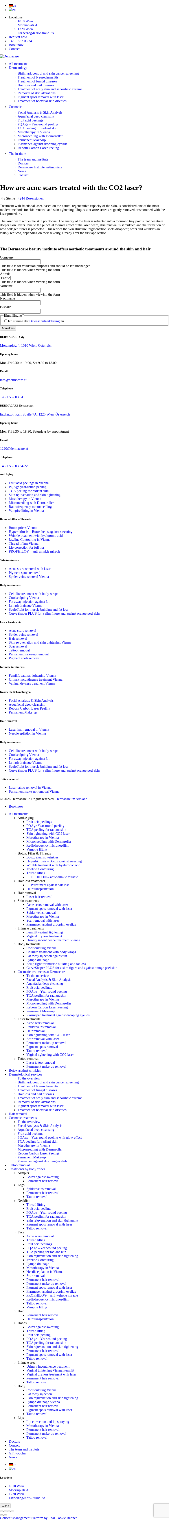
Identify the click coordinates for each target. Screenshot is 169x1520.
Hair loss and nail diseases (36, 85)
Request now (18, 37)
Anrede (5, 274)
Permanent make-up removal (29, 654)
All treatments (18, 64)
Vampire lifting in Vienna (26, 510)
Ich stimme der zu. (36, 321)
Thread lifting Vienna (24, 543)
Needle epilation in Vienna (27, 733)
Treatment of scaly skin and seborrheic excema (50, 89)
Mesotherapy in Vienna (34, 132)
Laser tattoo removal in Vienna (30, 787)
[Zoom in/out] (12, 1511)
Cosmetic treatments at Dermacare (41, 972)
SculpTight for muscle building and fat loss (38, 609)
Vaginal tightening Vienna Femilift (50, 1370)
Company (7, 257)
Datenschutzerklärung (44, 321)
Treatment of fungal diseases (37, 81)
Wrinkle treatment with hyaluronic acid (36, 535)
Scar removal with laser (42, 920)
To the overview (37, 976)
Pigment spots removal (24, 572)
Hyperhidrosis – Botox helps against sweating (40, 531)
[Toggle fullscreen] (9, 1511)
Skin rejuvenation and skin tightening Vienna (40, 642)
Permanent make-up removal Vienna (34, 791)
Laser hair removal (39, 897)
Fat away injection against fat (29, 601)
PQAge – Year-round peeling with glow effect (50, 1137)
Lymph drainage (37, 960)
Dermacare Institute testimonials (40, 167)
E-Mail (5, 307)
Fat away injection (39, 1394)
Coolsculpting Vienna (24, 597)
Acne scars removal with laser (29, 569)
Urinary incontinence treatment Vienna (35, 679)
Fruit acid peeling (38, 1208)
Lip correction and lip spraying (47, 1422)
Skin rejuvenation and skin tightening (35, 495)
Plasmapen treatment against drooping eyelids (58, 1015)
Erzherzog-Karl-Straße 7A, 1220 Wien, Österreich (35, 414)
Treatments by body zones (27, 1169)
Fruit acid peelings (30, 120)
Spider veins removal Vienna (29, 576)
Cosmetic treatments (23, 1118)
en (14, 10)
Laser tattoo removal (40, 1062)
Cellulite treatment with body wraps (33, 594)
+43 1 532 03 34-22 (14, 466)
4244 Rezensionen (31, 198)
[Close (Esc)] (2, 1511)
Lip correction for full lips (26, 547)
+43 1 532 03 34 (20, 41)
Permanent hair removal (42, 1181)
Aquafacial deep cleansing (36, 116)
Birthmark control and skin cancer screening (48, 73)
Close (5, 1506)
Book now (16, 45)
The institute (17, 153)
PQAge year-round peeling (27, 487)
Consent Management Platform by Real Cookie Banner (38, 1518)
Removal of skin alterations (36, 93)
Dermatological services (25, 1074)
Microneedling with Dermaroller (40, 136)
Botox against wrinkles (42, 857)
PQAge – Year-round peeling (38, 124)
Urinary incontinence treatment (47, 1366)
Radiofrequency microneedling (30, 506)
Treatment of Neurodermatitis (38, 77)
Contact (14, 49)
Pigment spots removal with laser (40, 97)
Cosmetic (15, 107)
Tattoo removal (19, 650)
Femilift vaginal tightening (44, 932)
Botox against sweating (42, 1177)
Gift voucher (17, 1453)
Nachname (7, 298)
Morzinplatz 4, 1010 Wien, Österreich (26, 345)
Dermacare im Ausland (71, 799)
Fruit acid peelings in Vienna (29, 483)
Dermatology (18, 68)
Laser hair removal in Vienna (29, 729)
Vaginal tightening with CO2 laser (50, 1054)
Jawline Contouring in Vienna (29, 539)
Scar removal (18, 646)
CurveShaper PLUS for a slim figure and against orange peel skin (54, 613)
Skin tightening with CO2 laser (48, 833)
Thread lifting (35, 873)
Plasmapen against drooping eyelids (42, 144)
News (22, 171)
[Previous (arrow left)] (2, 1515)
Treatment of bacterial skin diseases (42, 101)
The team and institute (33, 159)
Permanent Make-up (32, 140)
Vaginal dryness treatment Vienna (32, 683)
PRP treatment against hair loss (47, 885)
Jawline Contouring (40, 869)
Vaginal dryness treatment (44, 936)
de (14, 5)
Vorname (6, 286)
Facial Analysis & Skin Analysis (40, 112)
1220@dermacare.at (14, 448)
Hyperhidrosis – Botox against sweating (54, 861)
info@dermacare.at (13, 380)
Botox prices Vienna (23, 528)
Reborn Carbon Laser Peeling (38, 148)
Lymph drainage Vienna (25, 605)
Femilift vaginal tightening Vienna (32, 675)
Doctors (23, 163)
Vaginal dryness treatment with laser (51, 1374)
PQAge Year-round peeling (45, 826)
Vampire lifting (36, 849)
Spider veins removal (23, 634)
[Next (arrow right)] (5, 1515)
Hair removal (18, 638)
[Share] (5, 1511)
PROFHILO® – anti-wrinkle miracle (34, 551)
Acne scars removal (22, 630)
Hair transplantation (40, 889)
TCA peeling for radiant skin (37, 128)
